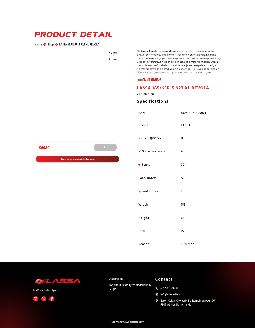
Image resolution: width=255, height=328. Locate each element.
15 (182, 231)
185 (183, 204)
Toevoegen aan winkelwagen (78, 159)
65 (182, 218)
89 (182, 178)
